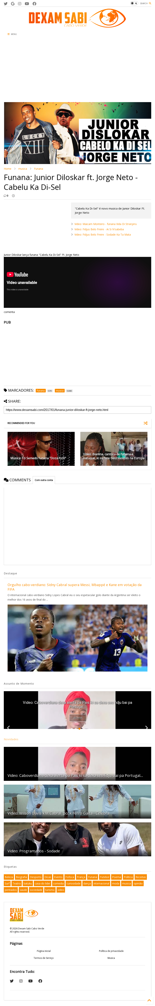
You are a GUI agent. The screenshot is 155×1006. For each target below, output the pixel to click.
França (81, 877)
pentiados (11, 890)
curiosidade (74, 883)
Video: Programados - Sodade (34, 850)
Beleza (9, 877)
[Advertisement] (53, 70)
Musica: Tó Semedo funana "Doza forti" (38, 458)
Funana (38, 168)
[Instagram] (19, 3)
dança (87, 883)
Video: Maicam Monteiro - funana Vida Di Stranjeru (105, 224)
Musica (111, 958)
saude (23, 890)
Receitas (141, 877)
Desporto (36, 877)
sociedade (36, 890)
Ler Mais (77, 717)
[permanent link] (13, 196)
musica (22, 168)
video (60, 890)
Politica (128, 877)
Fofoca (69, 877)
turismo (50, 890)
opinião (138, 883)
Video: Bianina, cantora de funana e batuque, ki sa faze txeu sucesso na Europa (113, 456)
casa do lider (42, 883)
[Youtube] (27, 3)
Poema (116, 877)
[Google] (13, 3)
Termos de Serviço (44, 958)
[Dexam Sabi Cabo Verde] (77, 25)
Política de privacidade (111, 951)
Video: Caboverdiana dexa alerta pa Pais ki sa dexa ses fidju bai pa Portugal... (77, 704)
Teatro (16, 883)
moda (115, 883)
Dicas (47, 877)
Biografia (21, 877)
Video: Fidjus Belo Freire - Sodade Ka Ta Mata (102, 234)
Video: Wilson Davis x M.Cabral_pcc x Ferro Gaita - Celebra (58, 813)
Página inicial (44, 951)
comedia (58, 883)
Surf (7, 883)
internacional (101, 883)
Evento (58, 877)
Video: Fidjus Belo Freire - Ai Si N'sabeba (99, 229)
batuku (28, 883)
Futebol (104, 877)
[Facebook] (34, 3)
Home (7, 168)
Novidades (11, 739)
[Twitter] (6, 3)
